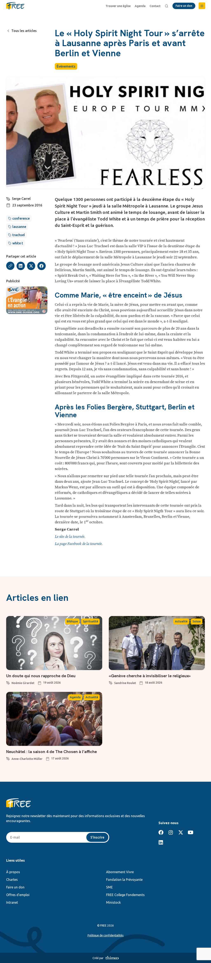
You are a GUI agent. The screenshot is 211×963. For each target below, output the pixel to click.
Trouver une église (118, 6)
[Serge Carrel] (8, 198)
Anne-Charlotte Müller (27, 758)
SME (109, 887)
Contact (155, 6)
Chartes (12, 879)
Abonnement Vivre (120, 872)
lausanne (19, 226)
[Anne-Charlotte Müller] (8, 758)
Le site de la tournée (69, 536)
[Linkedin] (160, 842)
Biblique (72, 621)
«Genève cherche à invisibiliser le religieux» (150, 675)
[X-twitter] (180, 832)
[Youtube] (190, 832)
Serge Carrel (21, 198)
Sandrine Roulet (125, 683)
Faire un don (15, 887)
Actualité (181, 621)
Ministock (113, 902)
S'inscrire (97, 837)
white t (17, 243)
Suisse (196, 621)
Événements (66, 66)
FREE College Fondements (125, 895)
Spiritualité (90, 621)
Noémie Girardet (23, 683)
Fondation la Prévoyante (124, 879)
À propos (13, 872)
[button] (202, 5)
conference (21, 218)
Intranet (12, 902)
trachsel (18, 235)
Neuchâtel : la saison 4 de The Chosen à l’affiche (51, 751)
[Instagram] (170, 832)
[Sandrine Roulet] (111, 682)
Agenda (140, 6)
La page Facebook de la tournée (78, 543)
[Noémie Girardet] (8, 682)
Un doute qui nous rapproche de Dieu (40, 675)
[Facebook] (160, 832)
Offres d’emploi (17, 895)
